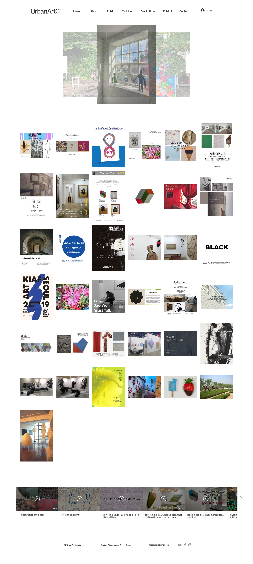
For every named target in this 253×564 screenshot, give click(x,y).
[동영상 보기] (37, 498)
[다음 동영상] (241, 498)
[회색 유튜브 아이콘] (180, 545)
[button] (126, 64)
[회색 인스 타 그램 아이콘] (190, 545)
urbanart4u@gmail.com (159, 545)
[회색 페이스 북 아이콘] (185, 545)
